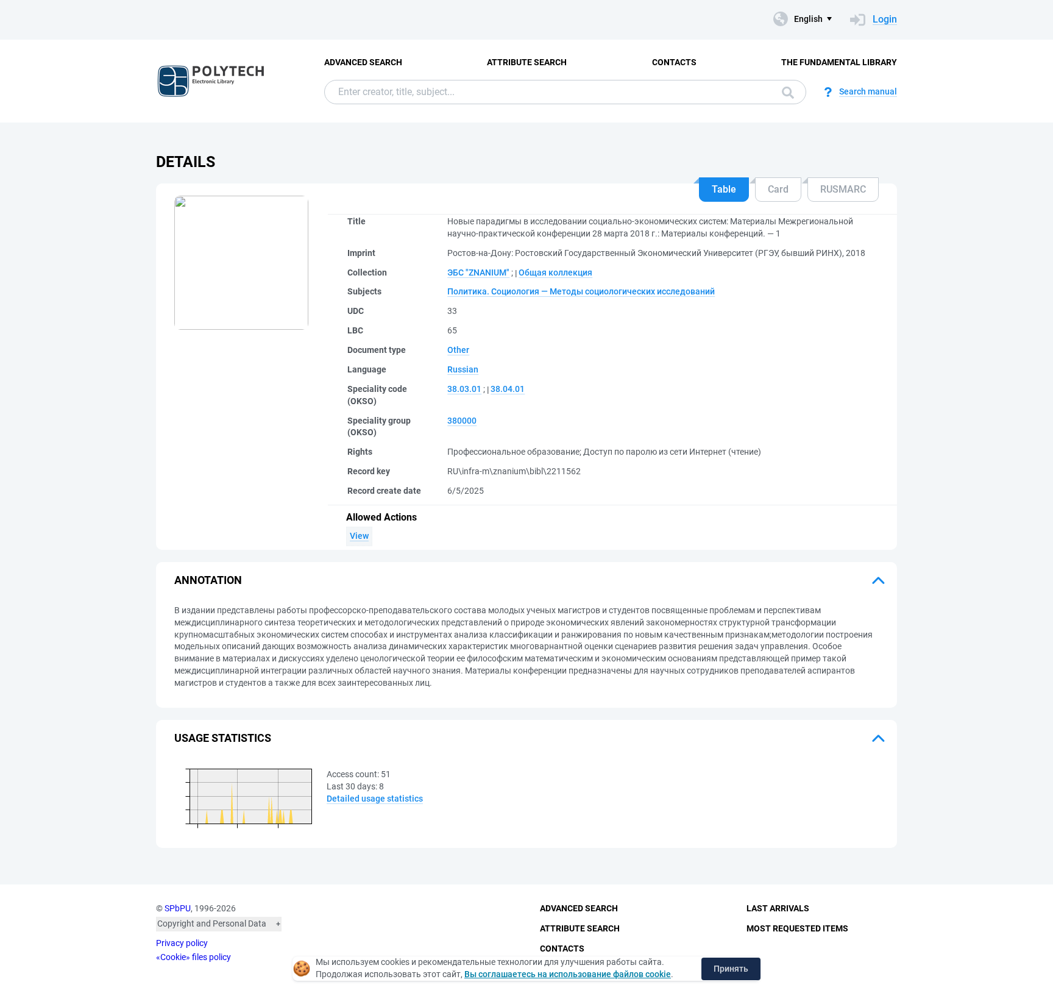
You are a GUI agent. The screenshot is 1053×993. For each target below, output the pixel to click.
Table (724, 189)
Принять (731, 968)
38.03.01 (464, 389)
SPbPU (178, 908)
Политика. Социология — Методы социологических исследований (581, 291)
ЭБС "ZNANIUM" (478, 272)
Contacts (674, 62)
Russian (462, 369)
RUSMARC (843, 189)
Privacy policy (182, 943)
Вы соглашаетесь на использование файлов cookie (567, 974)
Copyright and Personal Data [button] (211, 923)
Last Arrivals (777, 908)
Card (778, 189)
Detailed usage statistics (375, 798)
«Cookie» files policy (193, 957)
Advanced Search (363, 62)
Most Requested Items (797, 928)
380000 (462, 420)
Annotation (208, 580)
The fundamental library (839, 62)
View (359, 536)
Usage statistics (222, 737)
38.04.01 (508, 389)
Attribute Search (527, 62)
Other (458, 350)
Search (785, 92)
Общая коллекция (555, 272)
